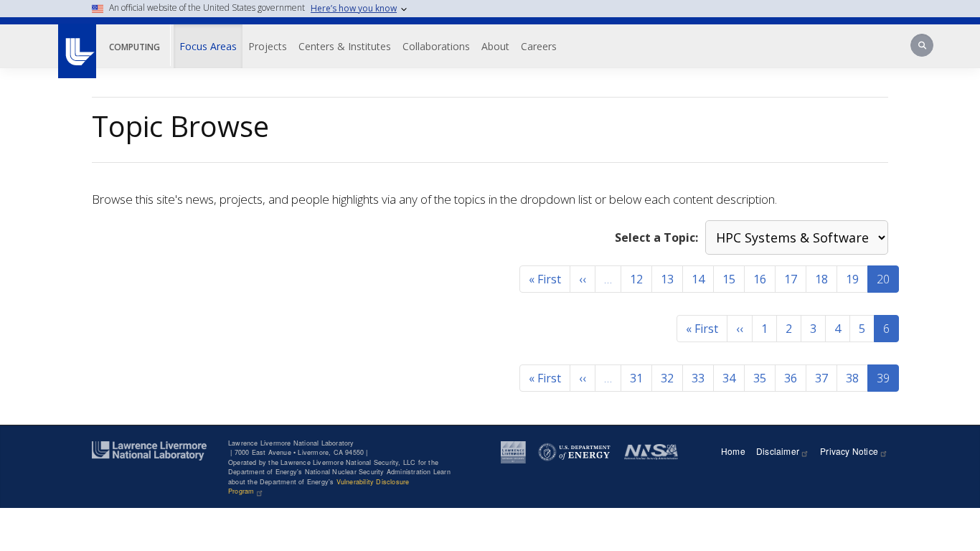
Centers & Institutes (344, 46)
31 (636, 378)
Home (733, 451)
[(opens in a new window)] (76, 44)
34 (728, 378)
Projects (267, 46)
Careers (539, 46)
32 (667, 378)
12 (636, 279)
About (495, 46)
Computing (134, 47)
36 (790, 378)
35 (759, 378)
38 (852, 378)
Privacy (849, 451)
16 (759, 279)
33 (698, 378)
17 (790, 279)
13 (667, 279)
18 (821, 279)
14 (698, 279)
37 (821, 378)
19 (852, 279)
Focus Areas (208, 46)
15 (728, 279)
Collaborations (436, 46)
